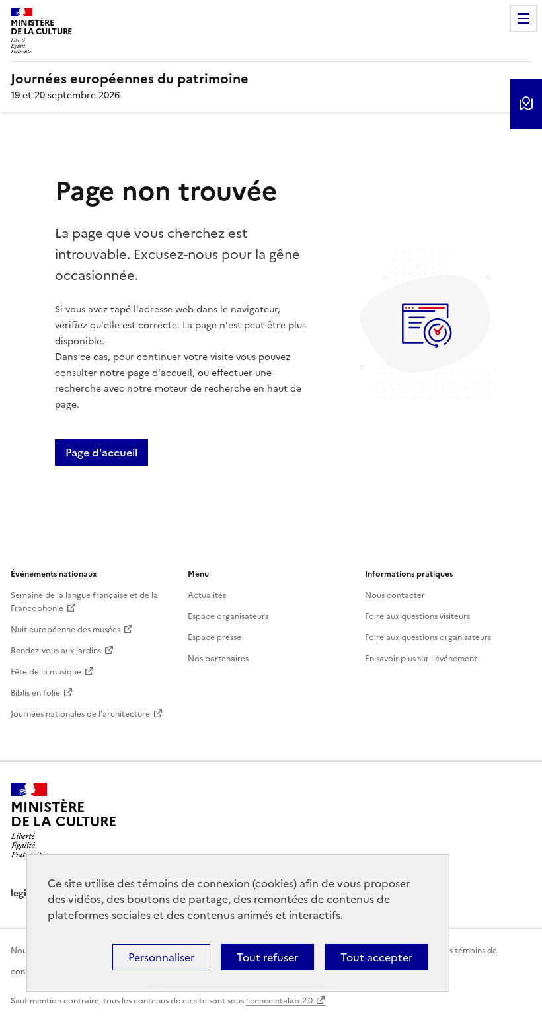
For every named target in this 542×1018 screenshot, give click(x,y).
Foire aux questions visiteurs (417, 616)
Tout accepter (376, 957)
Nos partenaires (218, 659)
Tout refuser (267, 957)
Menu (523, 18)
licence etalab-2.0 (279, 1001)
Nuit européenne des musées (65, 630)
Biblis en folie (35, 693)
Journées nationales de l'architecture (80, 714)
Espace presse (214, 637)
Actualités (207, 595)
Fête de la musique (46, 672)
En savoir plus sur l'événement (421, 659)
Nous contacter (395, 595)
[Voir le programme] (526, 104)
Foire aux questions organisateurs (428, 637)
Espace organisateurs (228, 616)
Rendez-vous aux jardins (56, 651)
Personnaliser (161, 957)
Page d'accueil (101, 452)
